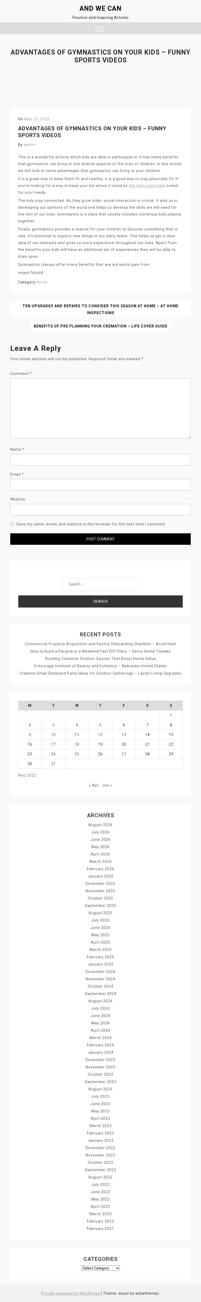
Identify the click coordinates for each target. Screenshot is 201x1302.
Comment (21, 374)
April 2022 (100, 1206)
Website (17, 499)
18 (77, 744)
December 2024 (100, 972)
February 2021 (100, 1228)
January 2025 (101, 964)
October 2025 (100, 898)
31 (53, 764)
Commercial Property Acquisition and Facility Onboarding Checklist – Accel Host (100, 644)
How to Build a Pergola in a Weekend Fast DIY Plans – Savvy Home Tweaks (100, 651)
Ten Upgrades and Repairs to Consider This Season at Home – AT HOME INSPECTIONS (100, 309)
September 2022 (100, 1170)
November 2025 (100, 891)
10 (53, 735)
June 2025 (100, 928)
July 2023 (100, 1096)
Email (17, 474)
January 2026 (101, 876)
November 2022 (100, 1155)
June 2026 (100, 839)
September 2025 (100, 905)
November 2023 (100, 1067)
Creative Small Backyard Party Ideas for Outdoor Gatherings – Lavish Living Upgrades (100, 673)
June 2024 (100, 1016)
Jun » (107, 785)
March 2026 (101, 861)
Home (41, 282)
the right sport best (147, 186)
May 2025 (100, 935)
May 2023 (100, 1111)
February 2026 (100, 869)
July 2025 (100, 920)
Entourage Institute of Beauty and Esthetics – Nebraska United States (100, 666)
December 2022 (100, 1148)
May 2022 (100, 1199)
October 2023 (100, 1074)
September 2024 (100, 994)
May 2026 (100, 847)
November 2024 (100, 979)
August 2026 (100, 825)
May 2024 (100, 1023)
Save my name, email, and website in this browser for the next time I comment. (91, 524)
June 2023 (100, 1104)
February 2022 (100, 1221)
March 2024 (101, 1038)
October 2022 (100, 1162)
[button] (99, 29)
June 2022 (100, 1192)
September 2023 (100, 1082)
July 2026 (100, 832)
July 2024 (100, 1008)
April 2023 (100, 1118)
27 (124, 754)
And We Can (100, 8)
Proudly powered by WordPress (71, 1293)
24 (53, 754)
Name (17, 449)
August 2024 (100, 1001)
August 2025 (100, 913)
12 (100, 735)
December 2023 (100, 1060)
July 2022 (100, 1184)
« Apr (94, 785)
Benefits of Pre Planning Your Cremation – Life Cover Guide (101, 326)
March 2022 (101, 1214)
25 (77, 754)
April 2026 (100, 854)
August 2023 (100, 1089)
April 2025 (100, 942)
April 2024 (100, 1030)
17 (53, 744)
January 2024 (101, 1052)
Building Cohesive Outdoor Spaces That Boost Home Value (100, 659)
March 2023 (101, 1126)
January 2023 (101, 1140)
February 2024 (100, 1045)
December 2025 (100, 883)
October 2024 (100, 986)
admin (30, 145)
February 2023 (100, 1133)
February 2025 (100, 957)
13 (124, 735)
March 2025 (101, 950)
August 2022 (100, 1177)
